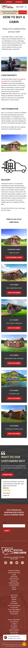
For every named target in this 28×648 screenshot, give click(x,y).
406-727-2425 (19, 6)
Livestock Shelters (14, 585)
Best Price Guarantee (14, 620)
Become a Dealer (14, 630)
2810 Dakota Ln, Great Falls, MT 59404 (14, 557)
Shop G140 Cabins (14, 433)
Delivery (14, 589)
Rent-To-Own (14, 595)
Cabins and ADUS (14, 579)
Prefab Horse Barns (14, 583)
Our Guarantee (14, 603)
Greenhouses (14, 581)
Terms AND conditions (14, 609)
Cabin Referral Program (14, 605)
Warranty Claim (14, 632)
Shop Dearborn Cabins (14, 257)
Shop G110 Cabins (14, 328)
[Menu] (25, 7)
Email (4, 522)
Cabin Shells (14, 577)
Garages (14, 574)
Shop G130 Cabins (14, 398)
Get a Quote (14, 626)
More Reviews (7, 474)
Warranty (14, 599)
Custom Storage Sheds (14, 572)
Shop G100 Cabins (14, 292)
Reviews (14, 601)
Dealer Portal (14, 613)
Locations (9, 2)
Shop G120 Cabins (14, 363)
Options (14, 587)
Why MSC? (14, 597)
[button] (6, 488)
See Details (22, 12)
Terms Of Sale (14, 607)
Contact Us (14, 628)
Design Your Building (14, 570)
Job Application (14, 634)
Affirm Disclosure (14, 611)
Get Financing (14, 622)
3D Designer (19, 2)
